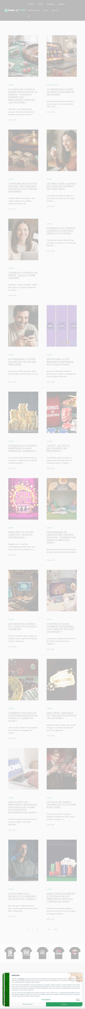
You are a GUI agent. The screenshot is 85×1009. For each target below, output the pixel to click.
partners (21, 978)
